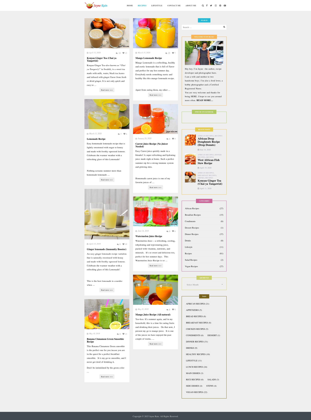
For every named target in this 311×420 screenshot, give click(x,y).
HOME (130, 5)
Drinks (201, 177)
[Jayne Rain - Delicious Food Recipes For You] (96, 5)
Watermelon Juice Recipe (148, 236)
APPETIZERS (194, 310)
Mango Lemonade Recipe (148, 58)
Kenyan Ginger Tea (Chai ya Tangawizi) (101, 59)
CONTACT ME (174, 5)
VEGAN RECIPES (196, 392)
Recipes (218, 135)
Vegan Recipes (191, 266)
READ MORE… (205, 100)
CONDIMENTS (194, 335)
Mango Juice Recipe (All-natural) (153, 314)
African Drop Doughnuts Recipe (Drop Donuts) (209, 141)
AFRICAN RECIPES (197, 303)
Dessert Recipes (192, 227)
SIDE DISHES (194, 385)
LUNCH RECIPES (196, 366)
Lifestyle (188, 246)
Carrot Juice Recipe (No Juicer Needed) (151, 145)
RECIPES (142, 5)
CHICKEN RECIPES (197, 328)
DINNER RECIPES (197, 341)
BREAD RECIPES (196, 316)
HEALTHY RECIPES (198, 354)
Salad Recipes (191, 259)
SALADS (213, 379)
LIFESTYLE (156, 5)
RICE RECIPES (194, 379)
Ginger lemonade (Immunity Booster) (106, 249)
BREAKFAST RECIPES (198, 322)
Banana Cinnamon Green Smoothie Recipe (105, 340)
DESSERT (213, 335)
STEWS (211, 385)
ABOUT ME (191, 5)
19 (119, 52)
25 (169, 52)
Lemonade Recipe (96, 139)
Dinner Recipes (192, 234)
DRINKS (191, 347)
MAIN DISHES (194, 373)
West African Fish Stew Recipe (209, 161)
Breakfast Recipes (207, 175)
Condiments (190, 221)
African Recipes (206, 135)
